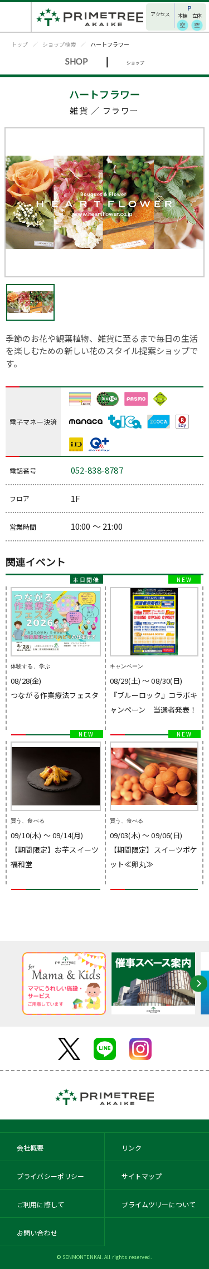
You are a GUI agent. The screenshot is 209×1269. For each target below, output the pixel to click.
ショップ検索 (59, 44)
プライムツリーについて (158, 1204)
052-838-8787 (97, 470)
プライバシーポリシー (51, 1176)
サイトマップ (141, 1176)
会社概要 (30, 1147)
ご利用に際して (40, 1204)
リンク (131, 1147)
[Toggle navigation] (16, 17)
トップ (19, 44)
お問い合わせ (37, 1232)
